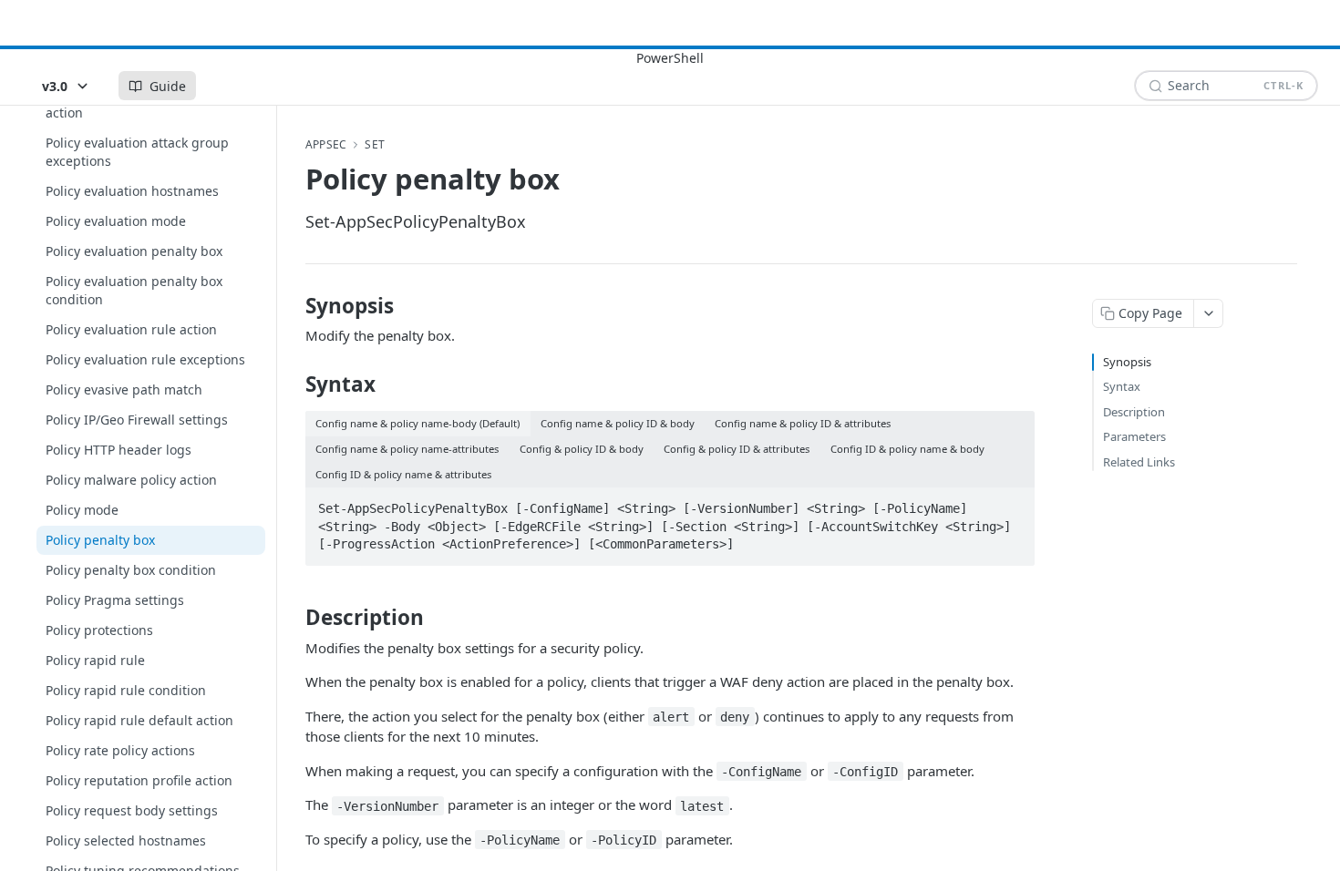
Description (1134, 412)
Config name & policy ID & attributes (803, 423)
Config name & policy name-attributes (407, 449)
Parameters (1134, 436)
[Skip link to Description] (293, 617)
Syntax (1121, 386)
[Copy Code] (1012, 503)
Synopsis (1127, 362)
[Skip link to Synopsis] (293, 306)
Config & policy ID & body (582, 449)
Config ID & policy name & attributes (403, 474)
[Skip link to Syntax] (293, 384)
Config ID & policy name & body (907, 449)
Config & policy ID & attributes (736, 449)
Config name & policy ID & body (618, 423)
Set (375, 145)
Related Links (1139, 462)
